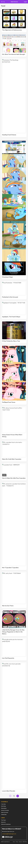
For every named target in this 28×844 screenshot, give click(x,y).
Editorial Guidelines (6, 824)
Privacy (17, 841)
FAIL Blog (3, 806)
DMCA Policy (25, 841)
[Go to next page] (17, 796)
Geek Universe (14, 1)
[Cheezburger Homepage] (14, 837)
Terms (14, 841)
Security (20, 841)
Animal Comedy (5, 810)
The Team (3, 820)
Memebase (3, 808)
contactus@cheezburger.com (9, 833)
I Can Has (3, 804)
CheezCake (3, 814)
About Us (3, 822)
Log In (25, 1)
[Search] (4, 2)
